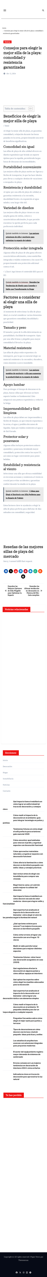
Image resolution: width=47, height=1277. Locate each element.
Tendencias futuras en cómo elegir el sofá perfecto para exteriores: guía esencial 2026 (28, 831)
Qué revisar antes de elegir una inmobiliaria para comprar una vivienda (26, 876)
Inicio (5, 760)
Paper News (35, 1257)
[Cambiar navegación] (5, 10)
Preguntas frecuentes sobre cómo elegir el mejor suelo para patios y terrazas (27, 1020)
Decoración (7, 766)
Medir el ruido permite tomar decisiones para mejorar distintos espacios (27, 948)
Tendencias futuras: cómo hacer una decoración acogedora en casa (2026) (28, 959)
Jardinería (9, 1214)
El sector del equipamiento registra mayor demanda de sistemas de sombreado (28, 1054)
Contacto (6, 791)
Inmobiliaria (8, 778)
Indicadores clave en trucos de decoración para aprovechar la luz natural (28, 1076)
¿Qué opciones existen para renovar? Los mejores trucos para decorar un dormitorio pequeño (27, 926)
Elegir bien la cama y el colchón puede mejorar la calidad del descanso (26, 887)
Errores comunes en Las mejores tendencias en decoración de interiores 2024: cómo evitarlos (27, 1065)
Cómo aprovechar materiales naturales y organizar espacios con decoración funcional (28, 854)
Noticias (7, 42)
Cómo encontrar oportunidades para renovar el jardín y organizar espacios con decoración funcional (28, 842)
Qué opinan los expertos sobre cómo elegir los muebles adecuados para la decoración (28, 982)
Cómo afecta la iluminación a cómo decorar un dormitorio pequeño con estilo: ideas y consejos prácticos (28, 865)
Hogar (5, 772)
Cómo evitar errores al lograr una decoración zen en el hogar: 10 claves (27, 937)
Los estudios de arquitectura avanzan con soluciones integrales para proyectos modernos (28, 1043)
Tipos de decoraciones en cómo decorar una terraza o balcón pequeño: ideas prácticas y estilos (27, 1032)
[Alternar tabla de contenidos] (29, 109)
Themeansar (23, 1260)
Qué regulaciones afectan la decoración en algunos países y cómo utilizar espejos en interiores (27, 971)
